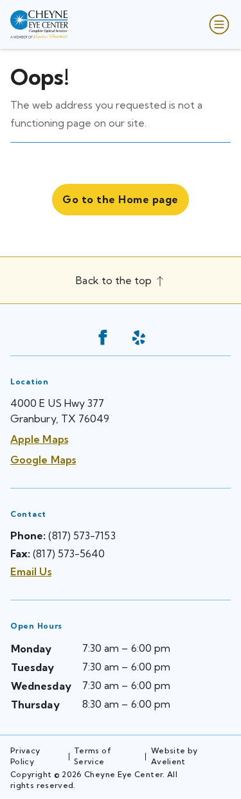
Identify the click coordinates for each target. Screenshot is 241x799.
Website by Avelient (174, 756)
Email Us (30, 571)
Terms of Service (92, 756)
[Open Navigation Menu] (216, 24)
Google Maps (43, 459)
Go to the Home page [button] (120, 199)
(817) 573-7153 (81, 535)
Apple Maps (39, 439)
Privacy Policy (25, 756)
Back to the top (115, 280)
